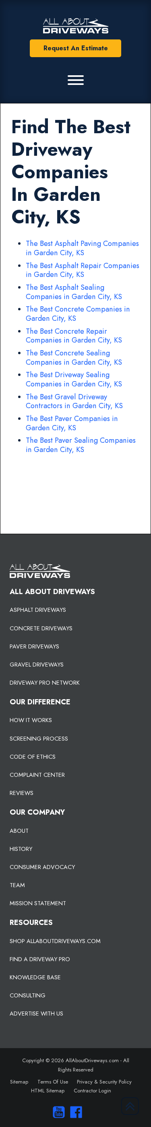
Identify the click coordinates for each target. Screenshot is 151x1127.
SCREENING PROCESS (39, 739)
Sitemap (19, 1082)
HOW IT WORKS (31, 720)
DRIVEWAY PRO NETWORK (45, 683)
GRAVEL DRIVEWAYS (37, 665)
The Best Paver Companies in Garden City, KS (72, 423)
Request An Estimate (75, 48)
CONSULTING (28, 995)
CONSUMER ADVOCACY (42, 867)
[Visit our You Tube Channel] (57, 1112)
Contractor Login (92, 1090)
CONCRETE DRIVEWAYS (41, 628)
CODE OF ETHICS (33, 757)
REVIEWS (21, 793)
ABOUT (19, 831)
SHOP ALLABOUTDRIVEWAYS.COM (55, 941)
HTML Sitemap (47, 1090)
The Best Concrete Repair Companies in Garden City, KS (74, 336)
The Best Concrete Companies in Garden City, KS (78, 314)
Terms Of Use (52, 1082)
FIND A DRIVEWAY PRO (40, 959)
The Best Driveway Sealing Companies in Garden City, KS (74, 379)
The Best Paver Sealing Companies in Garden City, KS (81, 445)
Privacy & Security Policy (104, 1082)
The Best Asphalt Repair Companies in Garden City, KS (82, 270)
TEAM (17, 885)
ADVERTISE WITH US (36, 1013)
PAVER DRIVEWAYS (34, 646)
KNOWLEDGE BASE (35, 977)
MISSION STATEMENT (38, 903)
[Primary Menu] (76, 80)
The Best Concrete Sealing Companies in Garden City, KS (74, 357)
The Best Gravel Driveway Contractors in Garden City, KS (74, 401)
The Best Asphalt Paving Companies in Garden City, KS (82, 248)
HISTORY (21, 849)
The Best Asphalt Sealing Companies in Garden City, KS (74, 292)
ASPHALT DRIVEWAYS (38, 610)
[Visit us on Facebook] (74, 1112)
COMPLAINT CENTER (37, 775)
